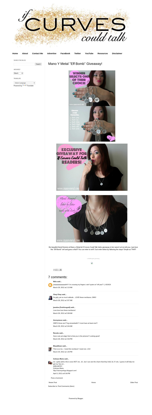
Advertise (51, 53)
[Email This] (54, 270)
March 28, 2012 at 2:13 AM (62, 287)
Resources (103, 53)
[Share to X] (59, 270)
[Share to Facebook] (61, 270)
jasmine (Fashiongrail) (61, 307)
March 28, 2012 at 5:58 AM (62, 313)
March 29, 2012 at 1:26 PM (62, 352)
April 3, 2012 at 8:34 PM (61, 373)
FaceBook (65, 53)
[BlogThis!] (56, 270)
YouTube (89, 53)
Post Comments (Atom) (66, 386)
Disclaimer (117, 53)
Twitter (77, 53)
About (25, 53)
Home (15, 53)
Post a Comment (57, 378)
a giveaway (93, 258)
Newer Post (53, 382)
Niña (55, 281)
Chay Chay (57, 294)
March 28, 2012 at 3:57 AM (62, 300)
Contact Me (37, 53)
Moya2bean (57, 346)
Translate (30, 86)
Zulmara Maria (58, 359)
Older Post (134, 382)
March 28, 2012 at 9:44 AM (62, 326)
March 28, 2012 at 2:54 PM (62, 339)
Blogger (80, 398)
